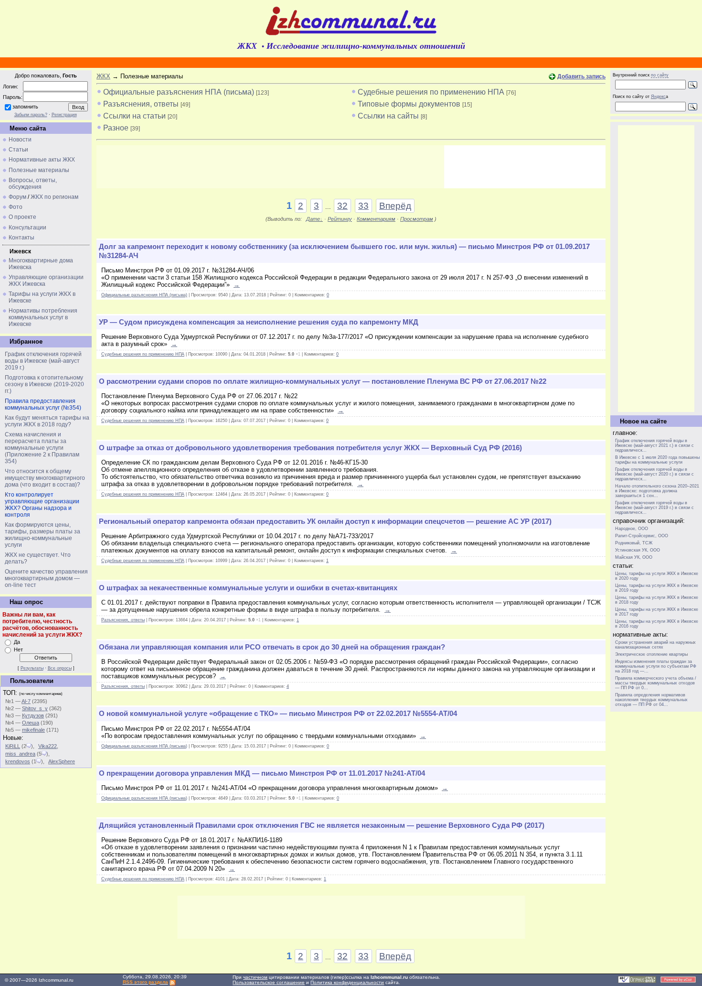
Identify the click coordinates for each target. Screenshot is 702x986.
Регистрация (64, 114)
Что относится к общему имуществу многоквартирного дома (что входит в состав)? (45, 478)
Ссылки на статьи (134, 116)
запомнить (25, 106)
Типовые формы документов (409, 104)
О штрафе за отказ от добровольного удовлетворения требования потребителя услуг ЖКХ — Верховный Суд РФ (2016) (310, 448)
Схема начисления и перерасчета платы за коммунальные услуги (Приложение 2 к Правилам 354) (42, 448)
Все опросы (60, 668)
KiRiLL (12, 746)
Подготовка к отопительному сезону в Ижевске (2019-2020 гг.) (44, 384)
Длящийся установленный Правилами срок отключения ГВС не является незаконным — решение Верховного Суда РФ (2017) (321, 825)
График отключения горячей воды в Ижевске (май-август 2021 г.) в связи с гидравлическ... (654, 445)
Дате (313, 219)
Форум (17, 197)
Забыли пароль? (30, 114)
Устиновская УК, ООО (637, 550)
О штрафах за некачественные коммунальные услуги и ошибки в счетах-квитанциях (248, 588)
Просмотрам (416, 219)
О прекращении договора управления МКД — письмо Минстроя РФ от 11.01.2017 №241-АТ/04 (262, 773)
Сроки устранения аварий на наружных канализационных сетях (655, 645)
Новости (20, 139)
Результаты (32, 668)
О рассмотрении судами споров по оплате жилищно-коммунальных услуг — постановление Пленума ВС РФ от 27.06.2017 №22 (322, 381)
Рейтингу (340, 219)
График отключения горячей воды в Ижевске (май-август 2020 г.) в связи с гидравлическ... (654, 474)
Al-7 (26, 701)
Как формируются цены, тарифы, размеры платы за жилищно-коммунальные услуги (42, 534)
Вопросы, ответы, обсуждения (33, 183)
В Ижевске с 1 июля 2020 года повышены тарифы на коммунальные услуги (657, 460)
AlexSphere (61, 761)
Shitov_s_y (35, 708)
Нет (18, 649)
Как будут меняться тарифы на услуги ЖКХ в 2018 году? (47, 421)
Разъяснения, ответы (141, 104)
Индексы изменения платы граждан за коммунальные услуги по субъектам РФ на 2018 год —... (655, 666)
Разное (115, 128)
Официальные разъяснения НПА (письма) (178, 92)
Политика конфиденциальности (347, 982)
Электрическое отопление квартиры (651, 654)
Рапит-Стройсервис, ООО (641, 535)
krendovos (17, 761)
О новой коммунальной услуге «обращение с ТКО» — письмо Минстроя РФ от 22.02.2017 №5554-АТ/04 (278, 713)
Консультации (27, 227)
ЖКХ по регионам (54, 197)
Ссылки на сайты (388, 116)
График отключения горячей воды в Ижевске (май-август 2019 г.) (43, 361)
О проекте (22, 217)
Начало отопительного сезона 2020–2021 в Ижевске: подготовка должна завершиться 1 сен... (657, 491)
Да (17, 642)
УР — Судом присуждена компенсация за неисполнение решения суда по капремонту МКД (258, 322)
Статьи (18, 149)
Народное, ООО (631, 528)
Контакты (21, 237)
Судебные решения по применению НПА (431, 92)
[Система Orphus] (637, 981)
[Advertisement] (270, 166)
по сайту (660, 75)
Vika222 (47, 746)
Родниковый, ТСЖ (633, 543)
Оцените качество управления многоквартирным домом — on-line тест (46, 578)
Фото (15, 207)
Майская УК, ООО (633, 557)
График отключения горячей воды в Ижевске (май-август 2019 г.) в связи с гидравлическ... (654, 507)
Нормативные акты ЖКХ (42, 159)
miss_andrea (20, 754)
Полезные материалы (39, 170)
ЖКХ (103, 76)
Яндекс (658, 96)
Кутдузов (33, 715)
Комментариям (376, 219)
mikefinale (33, 730)
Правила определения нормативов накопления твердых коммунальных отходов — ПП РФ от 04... (651, 700)
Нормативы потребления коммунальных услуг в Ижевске (43, 317)
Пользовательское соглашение (269, 982)
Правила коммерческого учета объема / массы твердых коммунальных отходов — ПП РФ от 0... (655, 683)
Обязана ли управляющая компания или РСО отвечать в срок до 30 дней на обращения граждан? (272, 647)
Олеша (30, 723)
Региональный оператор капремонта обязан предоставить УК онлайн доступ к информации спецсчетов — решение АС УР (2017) (325, 521)
